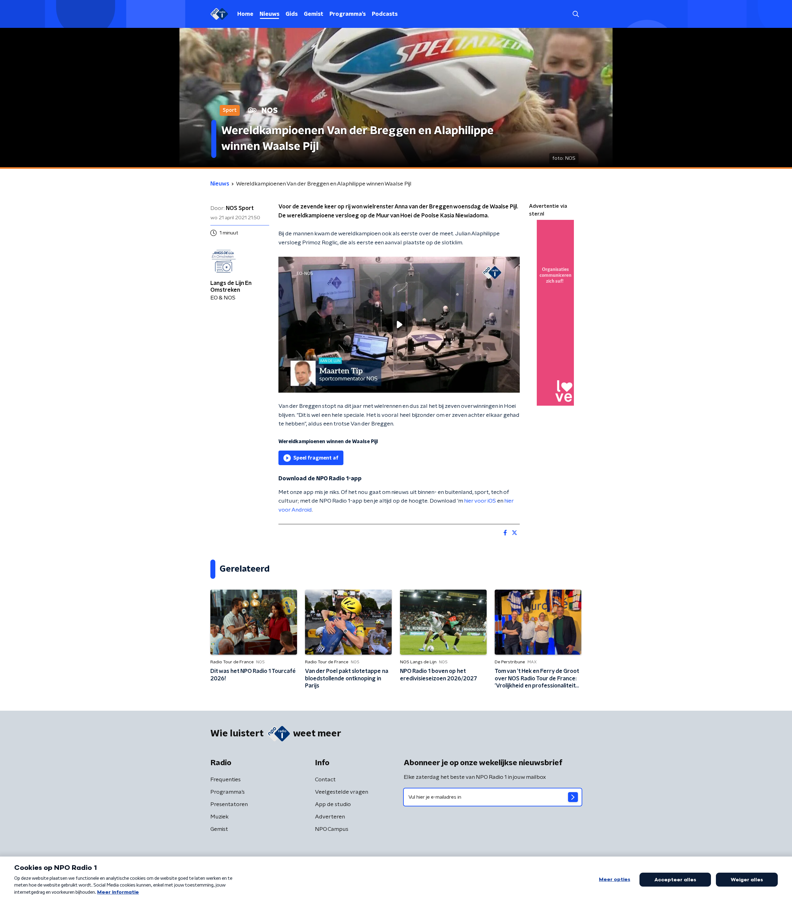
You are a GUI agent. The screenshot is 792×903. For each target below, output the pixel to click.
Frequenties (225, 780)
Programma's (347, 14)
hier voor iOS (480, 501)
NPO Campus (331, 829)
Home (245, 14)
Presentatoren (229, 804)
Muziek (219, 817)
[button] (576, 14)
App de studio (333, 804)
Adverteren (330, 817)
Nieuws (269, 14)
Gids (292, 14)
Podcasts (385, 14)
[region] (399, 325)
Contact (325, 780)
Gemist (313, 14)
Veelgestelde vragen (341, 792)
